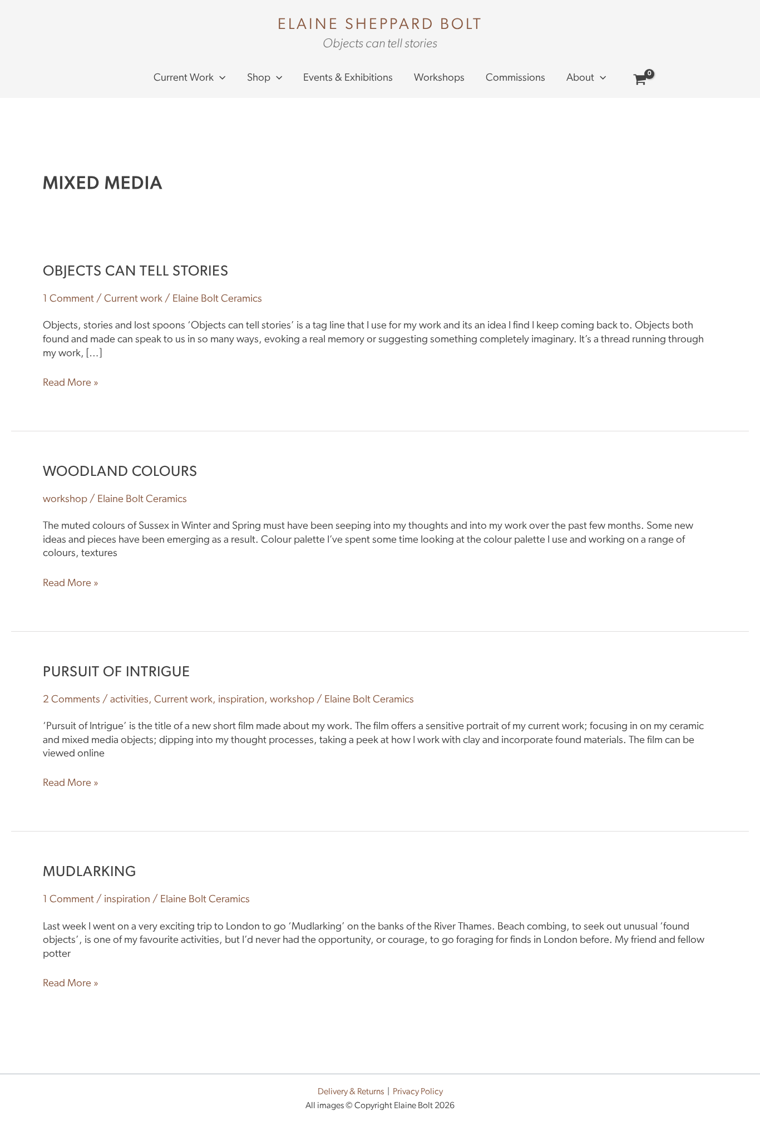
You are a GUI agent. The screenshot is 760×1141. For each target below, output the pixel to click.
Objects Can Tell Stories (136, 271)
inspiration (241, 700)
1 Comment (68, 299)
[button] (219, 78)
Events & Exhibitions (348, 78)
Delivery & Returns (351, 1092)
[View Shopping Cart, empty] (640, 81)
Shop (258, 78)
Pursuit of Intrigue (116, 672)
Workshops (439, 78)
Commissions (515, 78)
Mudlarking (89, 872)
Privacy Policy (418, 1092)
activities (129, 700)
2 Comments (71, 700)
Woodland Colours (120, 472)
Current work (184, 78)
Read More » (70, 382)
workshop (65, 499)
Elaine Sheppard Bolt (380, 25)
